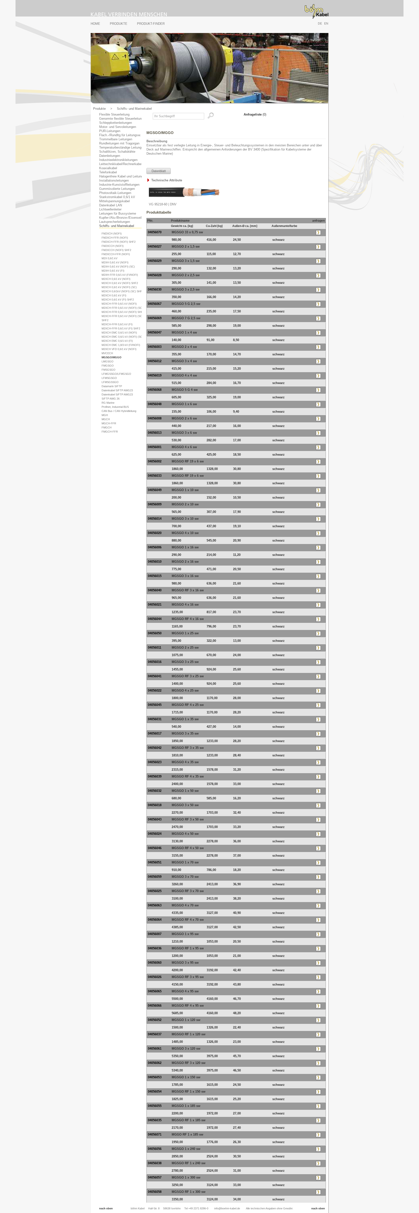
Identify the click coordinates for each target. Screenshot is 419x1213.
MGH (105, 415)
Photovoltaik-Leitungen (115, 193)
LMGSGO (107, 361)
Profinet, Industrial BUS (115, 406)
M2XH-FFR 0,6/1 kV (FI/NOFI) (120, 274)
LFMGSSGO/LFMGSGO (116, 373)
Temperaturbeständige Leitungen (122, 147)
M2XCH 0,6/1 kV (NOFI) (116, 278)
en (326, 23)
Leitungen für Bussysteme (117, 213)
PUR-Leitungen (109, 131)
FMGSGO (108, 365)
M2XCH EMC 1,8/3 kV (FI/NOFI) (121, 344)
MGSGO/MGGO (111, 357)
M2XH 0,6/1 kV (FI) (113, 270)
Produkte (118, 23)
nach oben (106, 1208)
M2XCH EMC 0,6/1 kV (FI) (117, 340)
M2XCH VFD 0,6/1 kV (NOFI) (119, 349)
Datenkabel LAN (110, 205)
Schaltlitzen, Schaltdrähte (117, 151)
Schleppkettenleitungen (115, 123)
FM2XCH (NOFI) (112, 233)
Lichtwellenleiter (110, 209)
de (320, 23)
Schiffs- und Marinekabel (134, 108)
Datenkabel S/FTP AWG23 (117, 390)
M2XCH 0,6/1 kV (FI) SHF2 (118, 299)
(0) (255, 114)
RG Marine (108, 402)
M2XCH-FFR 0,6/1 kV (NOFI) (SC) (122, 307)
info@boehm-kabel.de (227, 1208)
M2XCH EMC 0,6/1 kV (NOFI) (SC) (122, 336)
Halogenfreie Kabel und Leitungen (122, 176)
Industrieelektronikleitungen (118, 160)
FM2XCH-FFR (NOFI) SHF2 (119, 241)
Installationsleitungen (114, 180)
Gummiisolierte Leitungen (117, 189)
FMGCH (107, 427)
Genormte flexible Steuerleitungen (123, 118)
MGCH (106, 419)
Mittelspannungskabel (114, 201)
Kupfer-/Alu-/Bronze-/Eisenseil (120, 217)
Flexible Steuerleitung (114, 114)
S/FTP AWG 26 (111, 398)
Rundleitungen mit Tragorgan (119, 143)
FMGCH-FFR (110, 431)
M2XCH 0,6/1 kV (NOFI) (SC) (119, 287)
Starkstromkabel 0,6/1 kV (117, 197)
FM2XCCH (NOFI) (113, 245)
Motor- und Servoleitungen (117, 127)
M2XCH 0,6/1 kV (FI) (114, 295)
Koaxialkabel (108, 168)
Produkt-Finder (151, 23)
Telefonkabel (108, 172)
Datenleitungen (109, 156)
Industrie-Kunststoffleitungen (119, 184)
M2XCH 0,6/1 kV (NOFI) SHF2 (120, 283)
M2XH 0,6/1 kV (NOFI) (115, 262)
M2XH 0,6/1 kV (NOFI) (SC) (118, 266)
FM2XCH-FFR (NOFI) (115, 237)
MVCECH (107, 353)
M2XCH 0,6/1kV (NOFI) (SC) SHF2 (123, 291)
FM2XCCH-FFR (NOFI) (116, 254)
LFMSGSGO (109, 377)
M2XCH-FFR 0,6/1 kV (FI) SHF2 (121, 328)
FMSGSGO (108, 369)
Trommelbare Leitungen (115, 139)
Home (95, 23)
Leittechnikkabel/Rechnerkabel (120, 164)
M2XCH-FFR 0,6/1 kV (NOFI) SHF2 (123, 311)
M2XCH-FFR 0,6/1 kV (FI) (117, 324)
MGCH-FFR (109, 423)
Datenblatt (159, 171)
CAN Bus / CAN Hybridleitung (119, 411)
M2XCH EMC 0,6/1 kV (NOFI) (119, 332)
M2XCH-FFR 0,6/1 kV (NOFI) (119, 303)
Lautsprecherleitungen (114, 222)
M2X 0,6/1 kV (109, 258)
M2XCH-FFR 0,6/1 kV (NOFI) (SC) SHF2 (122, 318)
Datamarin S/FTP (112, 386)
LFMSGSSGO (110, 382)
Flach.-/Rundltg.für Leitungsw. (120, 135)
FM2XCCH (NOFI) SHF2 (116, 250)
